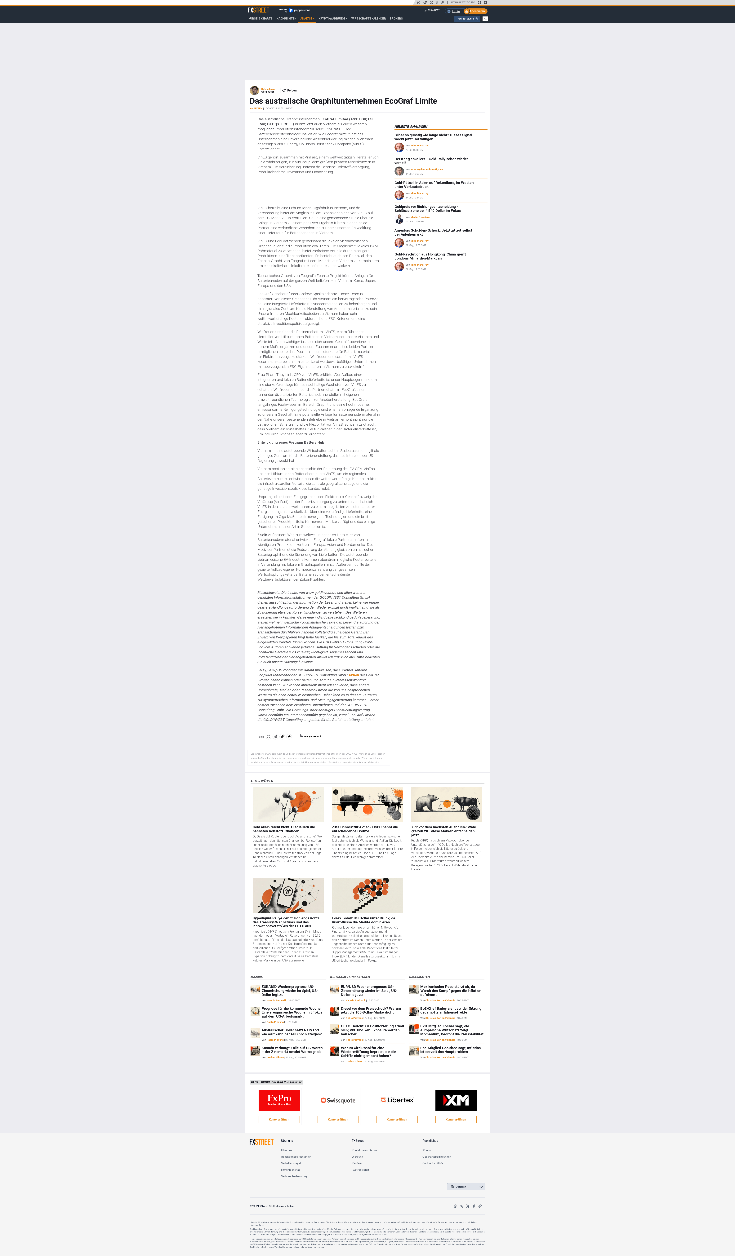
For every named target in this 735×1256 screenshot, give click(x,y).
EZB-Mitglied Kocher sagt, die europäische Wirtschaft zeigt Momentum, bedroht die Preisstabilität (451, 1030)
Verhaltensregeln (291, 1163)
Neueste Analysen (410, 126)
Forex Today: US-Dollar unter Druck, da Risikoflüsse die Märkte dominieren (363, 920)
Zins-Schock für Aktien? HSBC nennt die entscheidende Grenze (365, 829)
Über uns (287, 1141)
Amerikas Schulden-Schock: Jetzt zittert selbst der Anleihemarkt (433, 232)
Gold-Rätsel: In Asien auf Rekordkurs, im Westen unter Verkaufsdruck (434, 184)
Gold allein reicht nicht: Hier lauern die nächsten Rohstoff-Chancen (284, 829)
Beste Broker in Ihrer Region (275, 1082)
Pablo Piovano (275, 1022)
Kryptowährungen (333, 18)
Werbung (357, 1156)
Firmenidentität (290, 1169)
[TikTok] (442, 2)
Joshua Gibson (275, 1057)
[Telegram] (425, 2)
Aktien (354, 675)
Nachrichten (286, 18)
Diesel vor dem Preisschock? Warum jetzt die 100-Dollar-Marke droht (371, 1010)
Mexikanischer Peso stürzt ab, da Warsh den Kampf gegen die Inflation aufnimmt (450, 990)
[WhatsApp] (418, 2)
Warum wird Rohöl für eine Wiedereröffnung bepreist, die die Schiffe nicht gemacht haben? (368, 1052)
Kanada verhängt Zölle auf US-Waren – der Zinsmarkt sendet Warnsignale (292, 1050)
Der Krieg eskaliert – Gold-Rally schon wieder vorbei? (431, 161)
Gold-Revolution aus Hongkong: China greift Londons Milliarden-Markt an (430, 256)
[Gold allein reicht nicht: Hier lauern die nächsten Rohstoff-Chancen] (288, 804)
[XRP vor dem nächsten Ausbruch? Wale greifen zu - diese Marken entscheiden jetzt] (447, 804)
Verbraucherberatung (294, 1176)
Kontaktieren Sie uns (364, 1150)
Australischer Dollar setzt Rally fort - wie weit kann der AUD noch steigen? (292, 1032)
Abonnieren (477, 11)
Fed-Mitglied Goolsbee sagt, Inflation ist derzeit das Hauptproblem (450, 1050)
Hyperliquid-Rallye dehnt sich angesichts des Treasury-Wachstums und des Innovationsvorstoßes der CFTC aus (286, 922)
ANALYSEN (256, 108)
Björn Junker (269, 89)
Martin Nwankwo (420, 217)
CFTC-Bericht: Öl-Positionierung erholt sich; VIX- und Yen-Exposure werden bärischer (372, 1030)
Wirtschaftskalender (368, 18)
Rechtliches (430, 1141)
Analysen (307, 18)
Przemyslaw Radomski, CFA (427, 169)
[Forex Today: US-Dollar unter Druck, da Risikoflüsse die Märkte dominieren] (367, 895)
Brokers (396, 18)
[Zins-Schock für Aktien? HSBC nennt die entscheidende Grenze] (367, 804)
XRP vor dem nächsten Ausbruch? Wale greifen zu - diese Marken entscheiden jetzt (443, 831)
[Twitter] (431, 2)
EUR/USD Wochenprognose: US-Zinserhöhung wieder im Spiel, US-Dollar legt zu (290, 990)
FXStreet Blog (360, 1169)
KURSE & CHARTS (260, 18)
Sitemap (427, 1150)
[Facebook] (437, 2)
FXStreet (254, 8)
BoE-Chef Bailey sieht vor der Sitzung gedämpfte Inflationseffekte (450, 1010)
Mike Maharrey (419, 145)
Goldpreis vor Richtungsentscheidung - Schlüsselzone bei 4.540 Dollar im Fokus (427, 208)
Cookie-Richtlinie (432, 1163)
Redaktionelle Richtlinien (296, 1156)
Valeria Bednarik (276, 1000)
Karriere (357, 1163)
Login (456, 11)
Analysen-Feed (312, 736)
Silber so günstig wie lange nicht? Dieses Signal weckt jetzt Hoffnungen (433, 137)
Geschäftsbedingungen (436, 1156)
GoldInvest (267, 91)
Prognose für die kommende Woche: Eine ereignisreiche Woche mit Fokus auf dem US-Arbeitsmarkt (292, 1012)
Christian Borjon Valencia (440, 1000)
